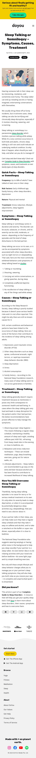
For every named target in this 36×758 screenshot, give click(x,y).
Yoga (6, 675)
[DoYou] (18, 26)
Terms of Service (10, 722)
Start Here (10, 654)
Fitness (6, 680)
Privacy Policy (9, 718)
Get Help (7, 714)
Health (6, 693)
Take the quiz (18, 15)
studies (23, 263)
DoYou (10, 53)
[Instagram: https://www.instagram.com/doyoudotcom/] (9, 748)
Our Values (8, 709)
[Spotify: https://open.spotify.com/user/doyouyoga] (27, 748)
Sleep (24, 57)
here (12, 600)
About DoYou (9, 705)
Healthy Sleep (14, 57)
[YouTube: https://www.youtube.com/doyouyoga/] (21, 748)
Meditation (8, 684)
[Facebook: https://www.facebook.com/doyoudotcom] (15, 748)
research (29, 378)
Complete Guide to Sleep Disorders (17, 161)
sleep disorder (17, 133)
